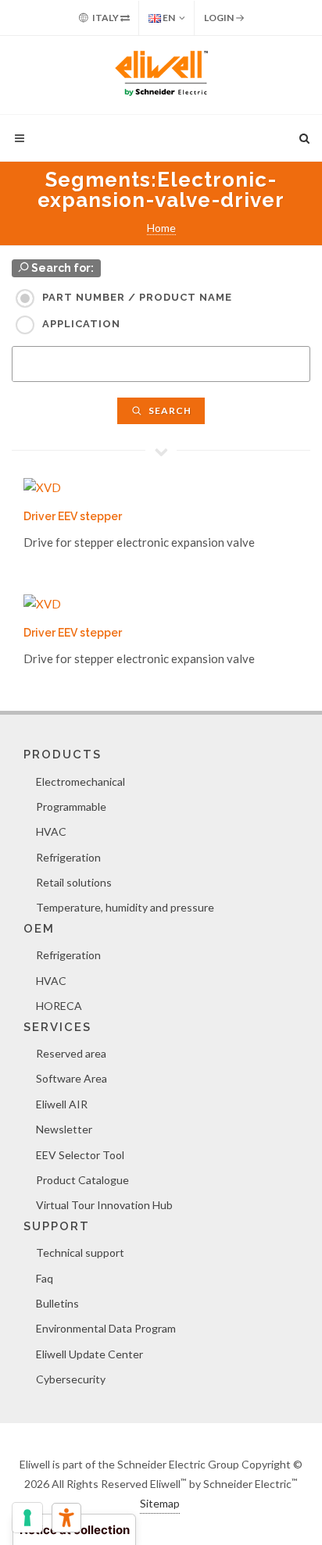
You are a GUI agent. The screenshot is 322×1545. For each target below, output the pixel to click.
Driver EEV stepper (72, 516)
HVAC (51, 831)
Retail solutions (74, 882)
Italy (105, 17)
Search (168, 410)
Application (81, 324)
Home (161, 227)
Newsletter (64, 1129)
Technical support (80, 1252)
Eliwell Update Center (89, 1354)
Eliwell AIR (62, 1104)
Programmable (71, 806)
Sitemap (160, 1503)
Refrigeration (68, 857)
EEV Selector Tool (80, 1154)
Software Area (71, 1078)
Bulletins (57, 1303)
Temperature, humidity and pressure (125, 907)
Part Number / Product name (137, 297)
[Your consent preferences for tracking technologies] (27, 1518)
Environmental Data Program (106, 1328)
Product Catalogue (82, 1179)
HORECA (59, 1005)
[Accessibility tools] (66, 1518)
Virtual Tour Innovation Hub (104, 1204)
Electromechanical (80, 781)
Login (219, 17)
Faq (44, 1278)
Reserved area (71, 1053)
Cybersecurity (71, 1379)
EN (168, 17)
